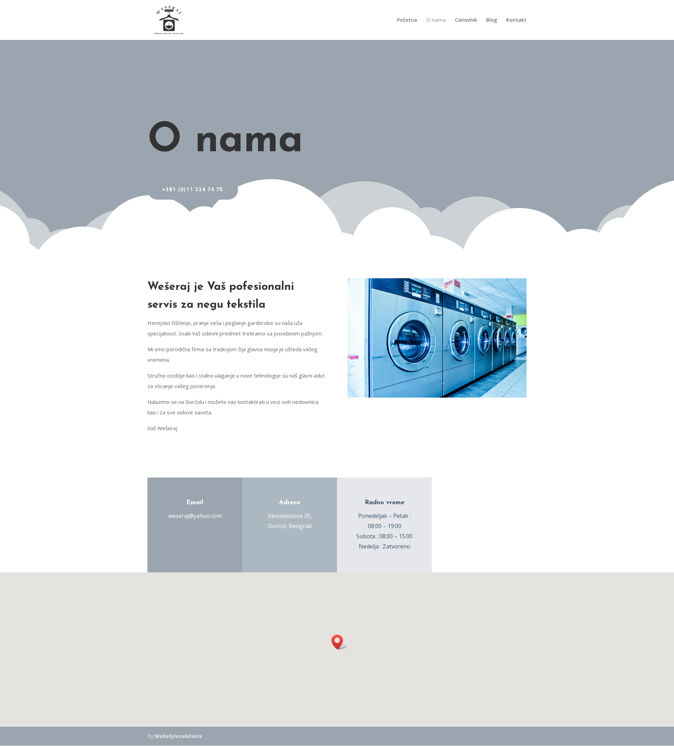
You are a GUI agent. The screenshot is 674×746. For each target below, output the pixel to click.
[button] (339, 642)
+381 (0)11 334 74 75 (192, 189)
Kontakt (516, 20)
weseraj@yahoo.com (195, 516)
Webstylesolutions (178, 736)
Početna (407, 20)
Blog (491, 20)
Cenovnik (466, 20)
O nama (436, 20)
